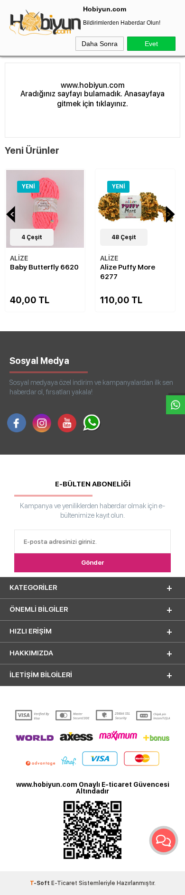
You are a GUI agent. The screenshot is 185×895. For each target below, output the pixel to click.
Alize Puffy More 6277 (72, 272)
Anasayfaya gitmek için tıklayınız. (111, 98)
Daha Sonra (100, 43)
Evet (151, 43)
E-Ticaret (64, 883)
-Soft (40, 883)
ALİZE (54, 258)
